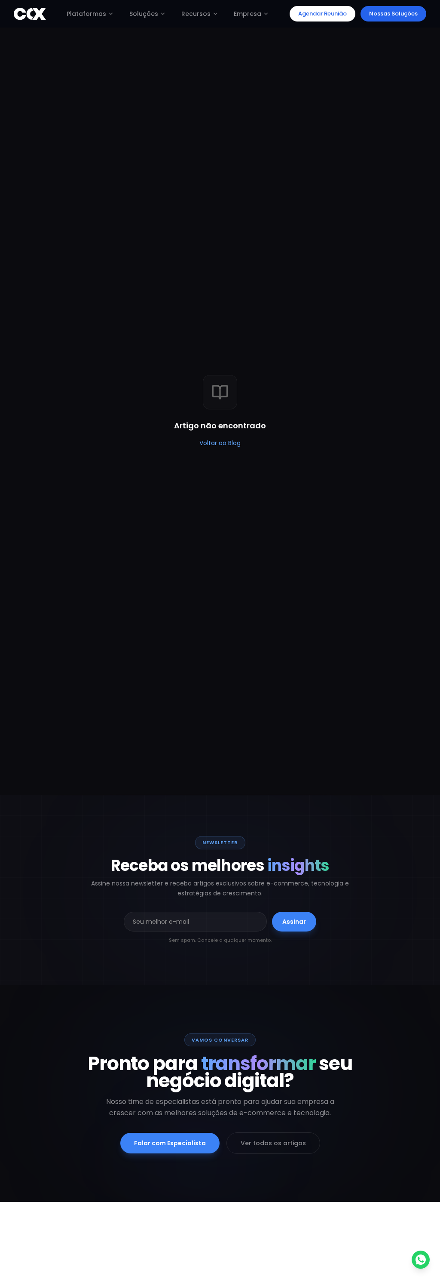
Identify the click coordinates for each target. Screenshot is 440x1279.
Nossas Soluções (393, 13)
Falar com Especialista (170, 1143)
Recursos (196, 13)
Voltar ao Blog (220, 443)
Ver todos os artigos (273, 1143)
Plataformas (86, 13)
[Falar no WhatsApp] (421, 1260)
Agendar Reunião (322, 13)
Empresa (247, 13)
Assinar (294, 921)
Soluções (143, 13)
